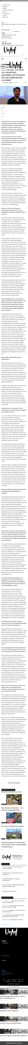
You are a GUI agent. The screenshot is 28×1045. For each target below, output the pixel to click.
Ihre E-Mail (3, 42)
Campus (3, 838)
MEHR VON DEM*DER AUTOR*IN (11, 792)
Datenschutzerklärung (6, 973)
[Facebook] (1, 19)
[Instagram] (2, 19)
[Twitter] (4, 19)
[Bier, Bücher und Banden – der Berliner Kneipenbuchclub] (14, 799)
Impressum (5, 17)
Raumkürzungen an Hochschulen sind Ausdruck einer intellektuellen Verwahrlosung (13, 845)
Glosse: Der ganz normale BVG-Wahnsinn (13, 1036)
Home (4, 980)
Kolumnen (15, 981)
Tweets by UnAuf (5, 924)
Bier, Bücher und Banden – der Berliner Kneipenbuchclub (11, 879)
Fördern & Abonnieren (8, 10)
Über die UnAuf (6, 5)
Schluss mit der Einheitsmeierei (10, 1023)
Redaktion (5, 6)
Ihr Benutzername (5, 29)
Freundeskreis (6, 13)
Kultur (23, 980)
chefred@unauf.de (5, 955)
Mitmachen (20, 981)
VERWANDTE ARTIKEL (8, 790)
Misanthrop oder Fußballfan (9, 1011)
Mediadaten (4, 971)
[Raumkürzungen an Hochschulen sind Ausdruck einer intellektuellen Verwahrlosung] (14, 834)
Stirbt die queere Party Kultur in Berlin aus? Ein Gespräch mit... (12, 997)
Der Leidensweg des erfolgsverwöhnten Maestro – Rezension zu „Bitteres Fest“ (13, 885)
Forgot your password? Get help (8, 35)
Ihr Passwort (16, 31)
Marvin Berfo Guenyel (7, 82)
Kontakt (5, 15)
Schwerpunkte (8, 981)
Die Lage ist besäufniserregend (12, 826)
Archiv (4, 12)
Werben (5, 8)
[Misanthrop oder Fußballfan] (14, 1006)
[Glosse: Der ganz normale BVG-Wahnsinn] (14, 1031)
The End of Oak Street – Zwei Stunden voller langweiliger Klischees (12, 867)
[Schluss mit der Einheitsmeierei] (14, 1018)
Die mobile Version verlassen (14, 1043)
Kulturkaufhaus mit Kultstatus (16, 919)
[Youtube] (5, 19)
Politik (19, 980)
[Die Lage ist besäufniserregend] (14, 817)
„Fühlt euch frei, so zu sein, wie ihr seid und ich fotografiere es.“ (12, 873)
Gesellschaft (4, 804)
